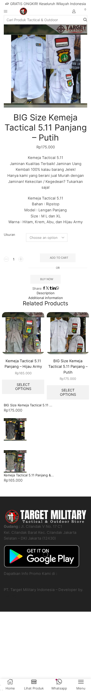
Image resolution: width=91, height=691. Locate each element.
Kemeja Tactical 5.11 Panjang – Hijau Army (23, 364)
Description (46, 293)
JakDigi (10, 596)
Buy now (46, 279)
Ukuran (9, 235)
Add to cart (59, 257)
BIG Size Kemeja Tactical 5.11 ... (28, 405)
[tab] (45, 293)
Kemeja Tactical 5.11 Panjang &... (29, 475)
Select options (23, 386)
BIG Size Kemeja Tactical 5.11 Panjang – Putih (67, 366)
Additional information (45, 298)
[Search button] (85, 19)
